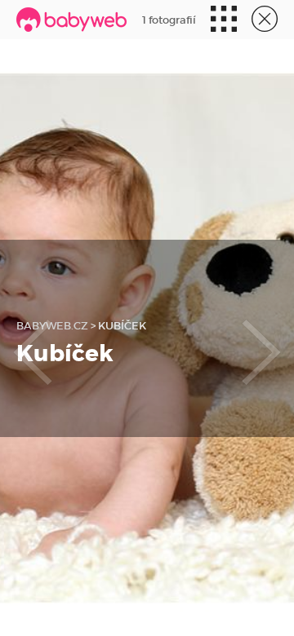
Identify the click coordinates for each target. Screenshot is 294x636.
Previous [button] (32, 338)
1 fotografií (169, 20)
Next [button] (261, 338)
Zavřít (262, 20)
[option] (147, 338)
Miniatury (222, 20)
